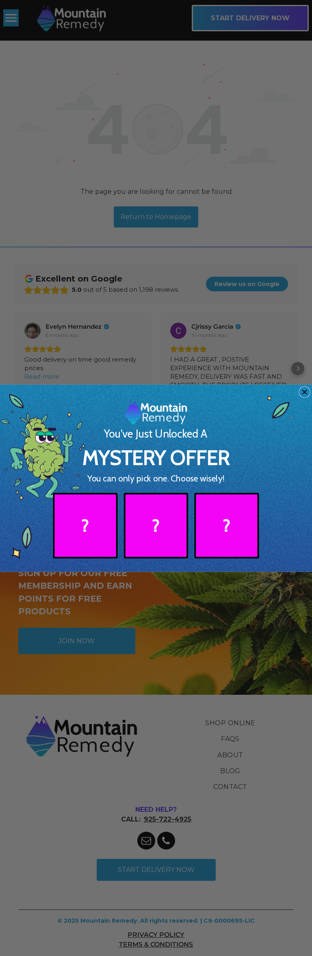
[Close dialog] (304, 392)
